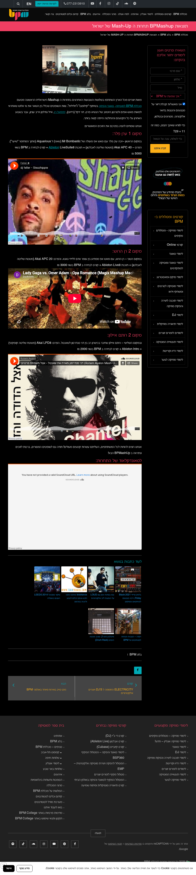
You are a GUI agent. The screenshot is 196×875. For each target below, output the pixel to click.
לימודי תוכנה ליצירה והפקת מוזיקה (172, 303)
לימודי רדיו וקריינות (173, 351)
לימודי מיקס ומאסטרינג (170, 277)
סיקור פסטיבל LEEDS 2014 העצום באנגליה (47, 596)
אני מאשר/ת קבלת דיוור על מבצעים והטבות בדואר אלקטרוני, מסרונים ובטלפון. (168, 110)
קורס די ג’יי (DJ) (114, 736)
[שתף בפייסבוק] (138, 670)
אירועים (96, 14)
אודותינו (135, 14)
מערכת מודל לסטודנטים (48, 802)
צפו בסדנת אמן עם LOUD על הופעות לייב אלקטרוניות (102, 596)
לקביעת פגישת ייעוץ (46, 4)
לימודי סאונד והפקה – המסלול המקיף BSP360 (102, 755)
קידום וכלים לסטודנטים (67, 14)
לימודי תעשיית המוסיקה (169, 342)
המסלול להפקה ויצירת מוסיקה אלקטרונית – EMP (99, 766)
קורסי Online (175, 245)
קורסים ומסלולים (163, 14)
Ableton (54, 147)
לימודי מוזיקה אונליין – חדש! (170, 741)
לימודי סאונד (176, 254)
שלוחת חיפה (52, 758)
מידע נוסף (24, 868)
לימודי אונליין (146, 14)
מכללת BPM (180, 14)
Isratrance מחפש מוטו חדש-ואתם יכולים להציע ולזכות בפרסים (76, 598)
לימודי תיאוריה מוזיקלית (170, 324)
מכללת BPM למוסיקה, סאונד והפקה (120, 106)
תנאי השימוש (115, 844)
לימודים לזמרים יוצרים (171, 333)
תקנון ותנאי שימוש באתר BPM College (38, 818)
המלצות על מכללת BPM (47, 791)
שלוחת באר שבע (52, 769)
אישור (9, 868)
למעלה (98, 833)
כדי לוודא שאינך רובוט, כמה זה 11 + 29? (168, 128)
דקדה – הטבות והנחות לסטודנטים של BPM (131, 638)
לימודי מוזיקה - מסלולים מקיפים (169, 233)
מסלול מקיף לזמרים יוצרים (109, 774)
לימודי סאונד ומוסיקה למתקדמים (171, 266)
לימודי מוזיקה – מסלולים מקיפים (167, 736)
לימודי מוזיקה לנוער (172, 360)
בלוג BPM (85, 14)
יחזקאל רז (59, 112)
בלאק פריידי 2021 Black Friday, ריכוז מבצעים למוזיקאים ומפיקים (130, 598)
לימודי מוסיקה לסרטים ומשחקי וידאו (170, 289)
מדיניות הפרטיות (133, 844)
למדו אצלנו (123, 14)
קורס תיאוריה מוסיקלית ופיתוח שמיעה (102, 785)
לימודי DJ (177, 315)
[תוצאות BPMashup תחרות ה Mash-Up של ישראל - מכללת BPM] (18, 14)
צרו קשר (49, 14)
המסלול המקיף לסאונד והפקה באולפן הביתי (99, 780)
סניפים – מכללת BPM (49, 747)
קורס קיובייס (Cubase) (110, 747)
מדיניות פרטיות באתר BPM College (40, 813)
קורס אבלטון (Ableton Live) (107, 741)
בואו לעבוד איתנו (53, 807)
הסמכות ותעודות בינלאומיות (46, 780)
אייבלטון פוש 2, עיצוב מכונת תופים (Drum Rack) (102, 638)
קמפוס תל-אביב (50, 752)
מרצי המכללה (109, 14)
